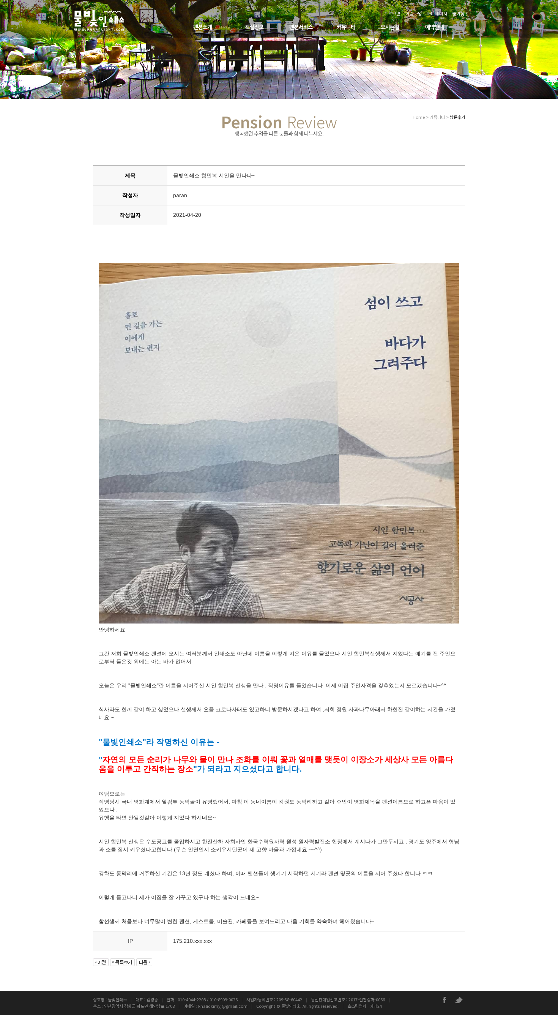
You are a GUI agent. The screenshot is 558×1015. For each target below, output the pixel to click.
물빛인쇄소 (290, 1006)
